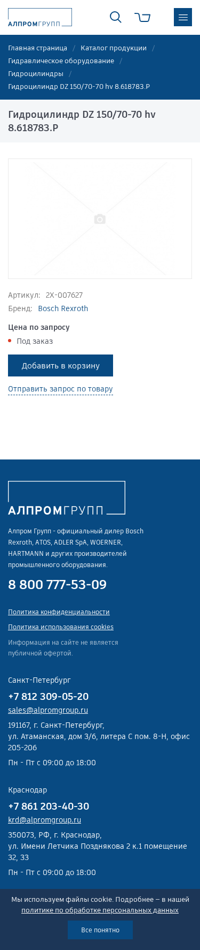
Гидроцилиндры (35, 74)
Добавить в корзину (61, 365)
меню (183, 17)
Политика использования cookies (61, 626)
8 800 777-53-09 (57, 584)
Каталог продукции (114, 48)
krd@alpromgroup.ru (44, 820)
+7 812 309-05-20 (48, 696)
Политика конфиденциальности (59, 611)
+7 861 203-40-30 (48, 806)
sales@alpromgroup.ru (48, 710)
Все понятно (100, 929)
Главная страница (37, 48)
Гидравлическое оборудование (61, 61)
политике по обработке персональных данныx (100, 910)
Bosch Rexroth (63, 308)
